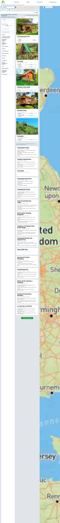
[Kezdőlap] (3, 2)
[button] (8, 25)
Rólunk (28, 2)
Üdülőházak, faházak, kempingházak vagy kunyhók (13, 4)
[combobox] (8, 7)
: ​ (33, 15)
